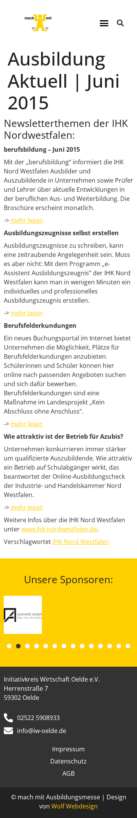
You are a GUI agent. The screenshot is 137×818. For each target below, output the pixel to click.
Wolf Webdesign (74, 806)
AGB (68, 773)
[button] (104, 23)
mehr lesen (27, 220)
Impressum (68, 749)
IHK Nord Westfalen (81, 541)
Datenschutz (68, 761)
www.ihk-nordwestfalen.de (59, 529)
